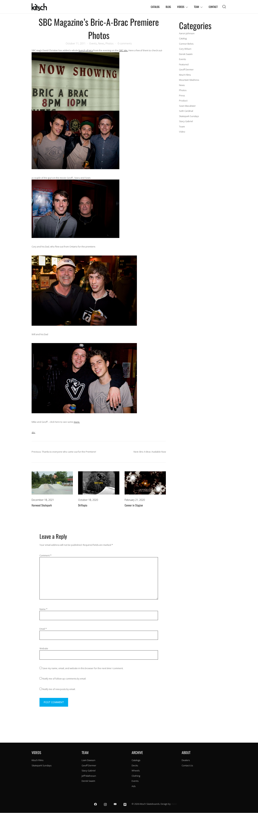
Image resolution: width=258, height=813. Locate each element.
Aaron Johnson (186, 33)
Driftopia (82, 505)
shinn (174, 803)
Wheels (136, 770)
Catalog (183, 38)
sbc (33, 432)
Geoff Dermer (186, 69)
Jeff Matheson (89, 775)
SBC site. (123, 50)
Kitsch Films (185, 74)
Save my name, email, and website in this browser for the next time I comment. (82, 668)
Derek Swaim (186, 54)
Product (183, 100)
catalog (155, 7)
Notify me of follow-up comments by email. (64, 678)
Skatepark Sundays (189, 116)
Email (43, 628)
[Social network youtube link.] (115, 803)
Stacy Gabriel (186, 121)
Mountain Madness (189, 79)
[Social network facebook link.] (95, 803)
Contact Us (187, 765)
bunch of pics (86, 50)
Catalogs (136, 760)
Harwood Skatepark (42, 505)
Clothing (136, 775)
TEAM (196, 7)
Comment (45, 555)
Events (93, 43)
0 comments (125, 43)
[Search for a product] (224, 7)
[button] (180, 17)
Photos (109, 43)
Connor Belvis (186, 43)
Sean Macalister (187, 105)
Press (182, 95)
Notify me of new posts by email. (58, 689)
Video (182, 131)
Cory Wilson (185, 48)
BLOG (168, 7)
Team (182, 126)
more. (77, 421)
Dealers (186, 760)
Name (43, 609)
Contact (213, 7)
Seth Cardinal (186, 110)
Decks (135, 765)
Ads (133, 786)
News (101, 43)
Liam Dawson (88, 760)
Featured (183, 64)
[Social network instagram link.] (105, 803)
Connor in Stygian (134, 505)
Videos (180, 7)
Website (43, 648)
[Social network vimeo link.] (125, 803)
